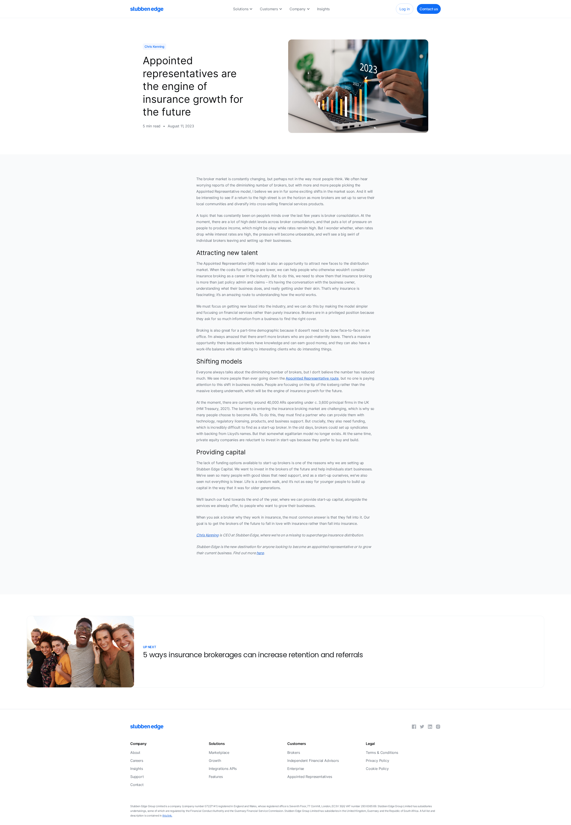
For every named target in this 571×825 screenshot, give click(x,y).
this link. (167, 815)
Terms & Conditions (382, 752)
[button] (243, 9)
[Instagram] (438, 726)
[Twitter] (422, 726)
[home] (146, 9)
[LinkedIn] (430, 726)
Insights (323, 9)
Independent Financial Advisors (313, 760)
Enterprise (295, 768)
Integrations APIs (223, 768)
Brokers (293, 752)
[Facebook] (414, 726)
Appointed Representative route (312, 378)
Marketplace (219, 752)
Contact (137, 784)
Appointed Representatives (309, 776)
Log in (404, 9)
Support (137, 776)
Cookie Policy (377, 768)
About (135, 752)
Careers (136, 760)
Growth (215, 760)
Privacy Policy (377, 760)
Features (216, 776)
